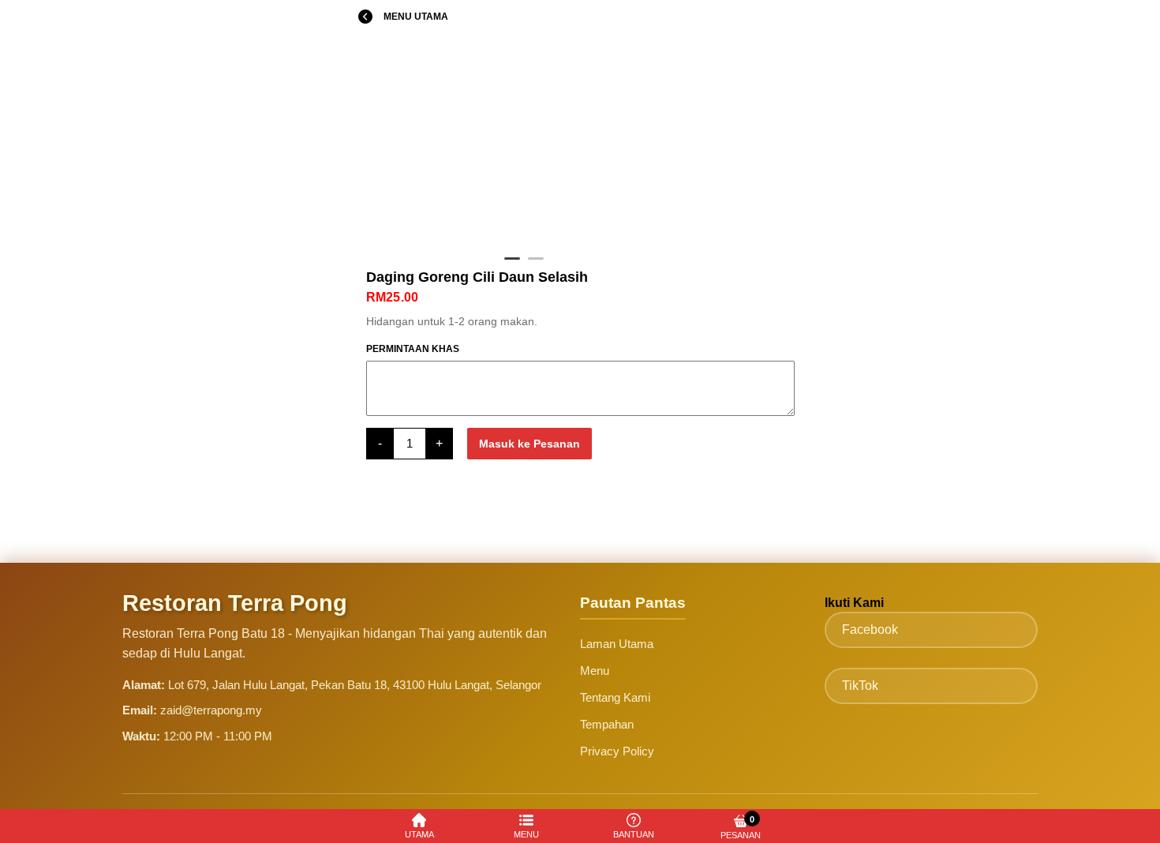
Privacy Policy (617, 751)
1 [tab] (512, 265)
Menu (594, 670)
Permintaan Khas (412, 348)
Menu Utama (416, 16)
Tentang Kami (615, 697)
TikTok (860, 685)
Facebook (870, 629)
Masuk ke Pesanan (529, 443)
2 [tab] (536, 265)
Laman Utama (616, 643)
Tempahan (607, 724)
